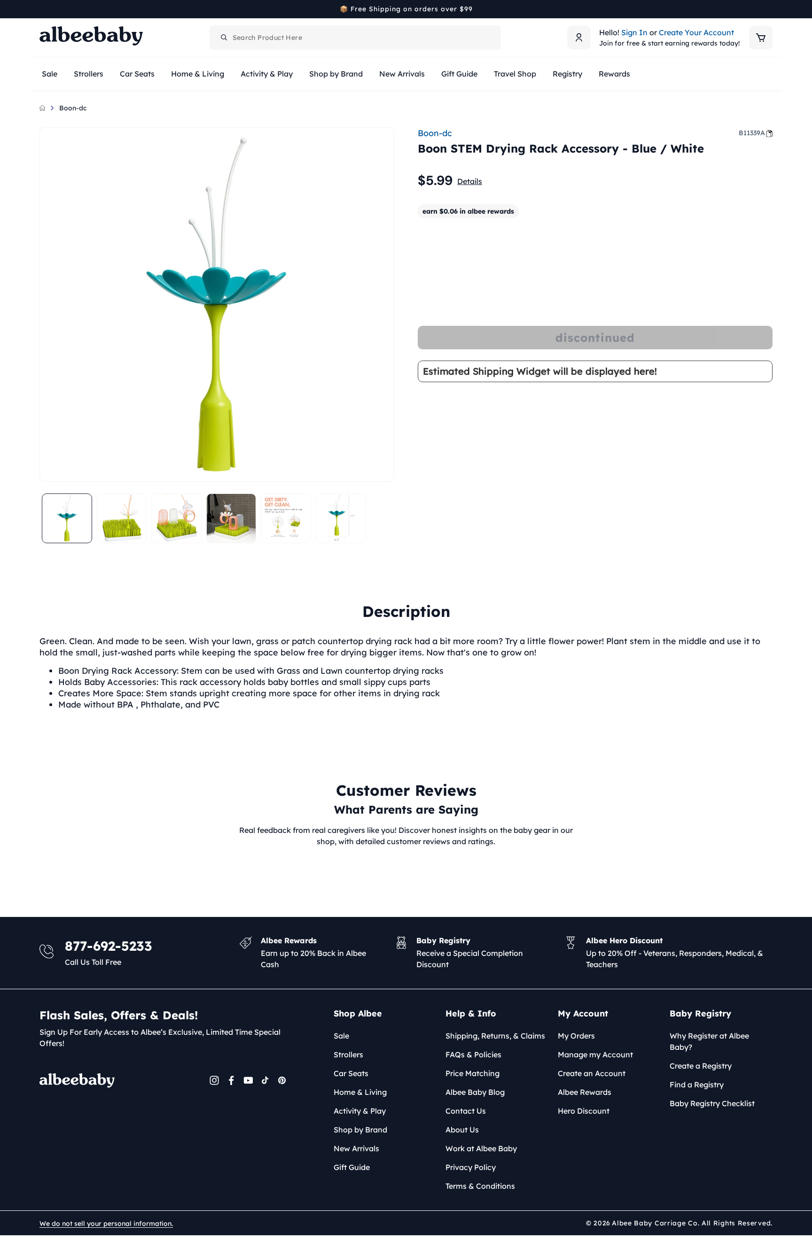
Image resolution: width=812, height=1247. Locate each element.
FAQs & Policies (473, 1054)
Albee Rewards (584, 1092)
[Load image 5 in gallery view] (286, 518)
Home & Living (360, 1092)
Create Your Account (696, 32)
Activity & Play (360, 1111)
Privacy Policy (470, 1167)
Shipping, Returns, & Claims (495, 1035)
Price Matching (472, 1073)
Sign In (634, 32)
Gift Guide (352, 1167)
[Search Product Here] (224, 37)
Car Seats (351, 1073)
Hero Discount (583, 1111)
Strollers (348, 1054)
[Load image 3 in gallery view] (176, 518)
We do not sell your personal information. (106, 1223)
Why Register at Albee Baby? (709, 1041)
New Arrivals (356, 1148)
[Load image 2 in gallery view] (122, 518)
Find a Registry (697, 1084)
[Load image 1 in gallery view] (67, 518)
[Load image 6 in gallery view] (341, 518)
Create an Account (591, 1073)
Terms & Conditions (480, 1186)
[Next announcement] (769, 9)
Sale (341, 1035)
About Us (462, 1129)
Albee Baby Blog (475, 1092)
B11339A (752, 133)
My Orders (576, 1035)
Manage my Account (595, 1054)
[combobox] (355, 37)
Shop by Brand (360, 1129)
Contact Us (465, 1111)
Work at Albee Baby (481, 1148)
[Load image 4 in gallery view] (231, 518)
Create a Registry (701, 1065)
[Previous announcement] (42, 9)
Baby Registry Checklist (712, 1103)
